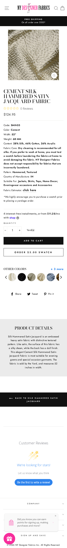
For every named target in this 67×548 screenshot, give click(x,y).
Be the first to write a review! (33, 482)
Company (33, 503)
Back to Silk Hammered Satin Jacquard (36, 400)
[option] (33, 21)
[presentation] (6, 277)
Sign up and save (33, 535)
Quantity (10, 223)
